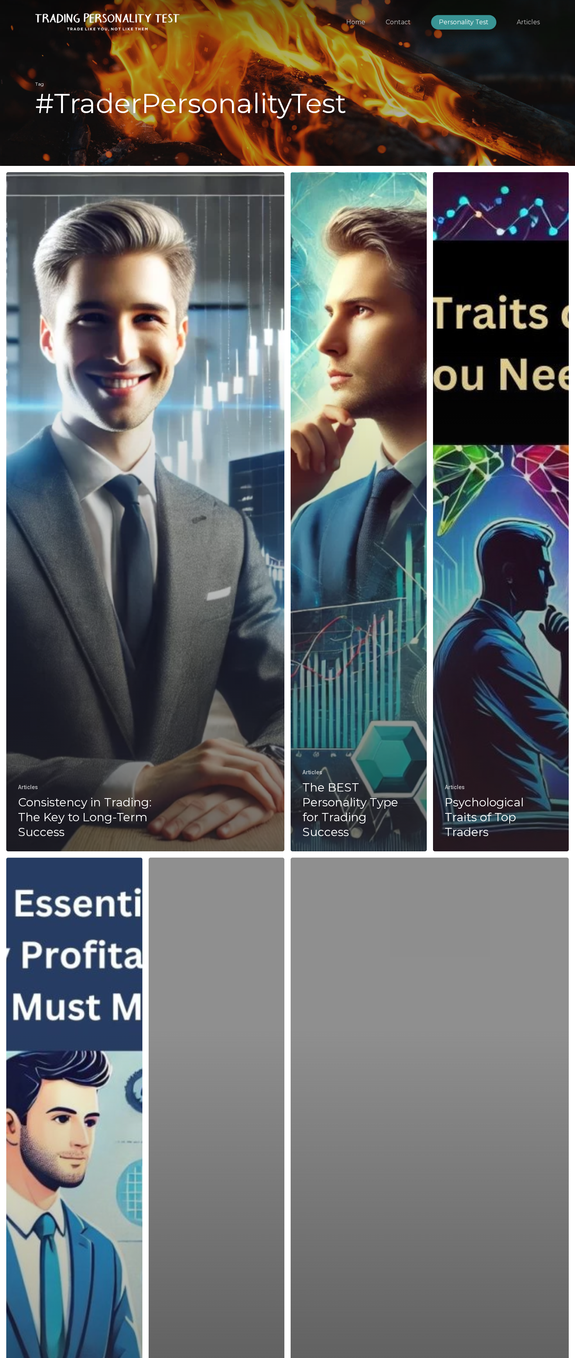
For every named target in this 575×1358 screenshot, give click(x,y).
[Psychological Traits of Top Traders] (501, 511)
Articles (28, 787)
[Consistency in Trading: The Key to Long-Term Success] (145, 511)
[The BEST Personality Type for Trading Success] (359, 511)
